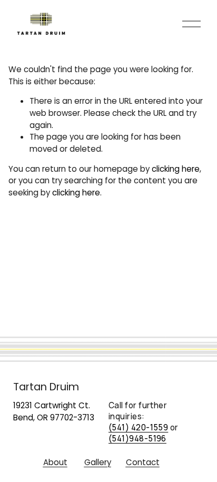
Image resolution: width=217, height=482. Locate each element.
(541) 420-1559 (138, 427)
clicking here (176, 168)
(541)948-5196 (137, 438)
